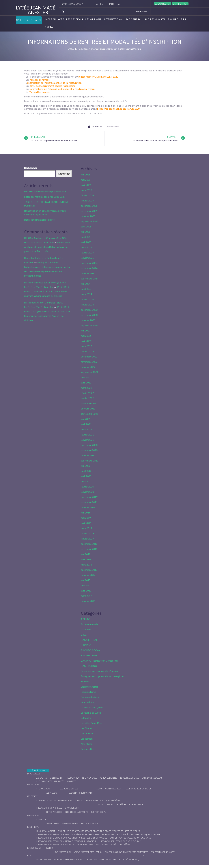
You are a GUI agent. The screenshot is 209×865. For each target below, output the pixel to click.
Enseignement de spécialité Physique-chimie (120, 841)
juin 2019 (85, 512)
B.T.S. (184, 19)
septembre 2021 (89, 413)
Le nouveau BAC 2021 (45, 831)
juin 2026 (85, 174)
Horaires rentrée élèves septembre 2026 (45, 191)
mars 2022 (86, 387)
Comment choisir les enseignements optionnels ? (59, 800)
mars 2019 (86, 528)
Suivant (172, 136)
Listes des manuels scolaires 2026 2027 (44, 196)
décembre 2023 (89, 309)
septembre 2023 (89, 325)
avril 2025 (86, 242)
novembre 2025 (89, 210)
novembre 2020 (89, 450)
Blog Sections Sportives (80, 793)
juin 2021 (85, 418)
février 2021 (87, 434)
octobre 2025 (88, 216)
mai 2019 (86, 517)
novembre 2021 (89, 403)
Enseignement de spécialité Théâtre (113, 844)
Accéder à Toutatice (29, 20)
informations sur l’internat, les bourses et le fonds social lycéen (62, 88)
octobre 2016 (88, 600)
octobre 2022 (88, 366)
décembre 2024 (89, 262)
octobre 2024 (88, 273)
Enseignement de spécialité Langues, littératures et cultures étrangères (71, 838)
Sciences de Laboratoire (76, 812)
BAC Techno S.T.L (155, 19)
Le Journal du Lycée (91, 712)
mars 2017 (86, 595)
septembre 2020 (89, 460)
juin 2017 (85, 580)
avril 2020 (86, 476)
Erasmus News (88, 691)
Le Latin (109, 804)
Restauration (87, 749)
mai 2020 (86, 470)
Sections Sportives (69, 788)
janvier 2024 (87, 304)
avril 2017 (86, 590)
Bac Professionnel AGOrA (163, 852)
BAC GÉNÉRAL (133, 19)
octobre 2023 (88, 320)
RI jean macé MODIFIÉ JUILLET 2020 (98, 76)
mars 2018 (86, 564)
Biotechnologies (54, 812)
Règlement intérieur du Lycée (50, 781)
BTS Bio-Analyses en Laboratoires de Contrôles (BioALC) (113, 859)
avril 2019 (86, 522)
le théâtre (86, 717)
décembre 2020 (89, 444)
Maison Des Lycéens (39, 91)
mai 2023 (86, 335)
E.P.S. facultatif (136, 804)
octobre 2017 (88, 574)
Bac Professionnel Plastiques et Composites (126, 852)
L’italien (99, 804)
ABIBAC (85, 619)
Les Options (93, 19)
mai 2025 (86, 236)
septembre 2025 (89, 221)
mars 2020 (86, 481)
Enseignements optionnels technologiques (103, 676)
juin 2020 (85, 465)
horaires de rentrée (40, 79)
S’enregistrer (180, 4)
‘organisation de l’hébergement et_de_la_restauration (54, 82)
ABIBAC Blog (51, 793)
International (113, 19)
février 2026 (87, 195)
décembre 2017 (89, 569)
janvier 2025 (87, 257)
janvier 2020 (87, 491)
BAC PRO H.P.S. (89, 655)
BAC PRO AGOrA (90, 650)
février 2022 (87, 392)
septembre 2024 (89, 278)
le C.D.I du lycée (89, 778)
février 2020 (87, 486)
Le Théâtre (121, 804)
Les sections (74, 19)
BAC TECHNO (89, 665)
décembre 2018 (89, 543)
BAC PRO (173, 19)
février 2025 (87, 252)
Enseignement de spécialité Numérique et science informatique (66, 841)
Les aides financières (91, 723)
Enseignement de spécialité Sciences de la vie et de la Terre (64, 844)
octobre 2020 (88, 455)
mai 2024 (86, 288)
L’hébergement (57, 778)
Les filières (86, 728)
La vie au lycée (54, 19)
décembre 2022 (89, 356)
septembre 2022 (89, 372)
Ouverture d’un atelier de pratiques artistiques (155, 140)
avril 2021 (86, 424)
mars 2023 (86, 346)
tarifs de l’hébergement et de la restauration (52, 85)
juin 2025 (85, 231)
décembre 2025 (89, 205)
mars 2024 (86, 294)
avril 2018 (86, 559)
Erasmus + (86, 681)
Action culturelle (89, 624)
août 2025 (86, 226)
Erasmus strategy (90, 697)
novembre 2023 (89, 314)
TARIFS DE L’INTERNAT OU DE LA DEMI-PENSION (109, 3)
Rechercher (30, 167)
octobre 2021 (88, 408)
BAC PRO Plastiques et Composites (99, 660)
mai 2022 (86, 377)
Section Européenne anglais (109, 788)
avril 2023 (86, 340)
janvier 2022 (87, 398)
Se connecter (162, 4)
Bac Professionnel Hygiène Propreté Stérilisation (78, 852)
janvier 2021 (87, 439)
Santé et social (98, 812)
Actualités (86, 629)
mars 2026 (86, 190)
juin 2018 (85, 554)
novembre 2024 (89, 268)
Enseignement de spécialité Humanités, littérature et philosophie (67, 834)
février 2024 (87, 299)
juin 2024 (85, 283)
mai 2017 (86, 585)
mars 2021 (86, 429)
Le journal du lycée (129, 778)
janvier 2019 (87, 538)
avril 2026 (86, 184)
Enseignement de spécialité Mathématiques (130, 838)
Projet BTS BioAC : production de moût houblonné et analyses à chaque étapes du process (46, 291)
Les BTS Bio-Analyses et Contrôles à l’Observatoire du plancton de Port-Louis (47, 247)
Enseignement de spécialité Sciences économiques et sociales (131, 834)
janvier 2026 (87, 200)
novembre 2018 (89, 548)
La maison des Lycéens (92, 707)
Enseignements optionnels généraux (99, 671)
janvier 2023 (87, 351)
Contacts (71, 781)
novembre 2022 (89, 361)
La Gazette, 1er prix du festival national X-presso (54, 140)
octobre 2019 (88, 507)
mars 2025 (86, 247)
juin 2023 (85, 330)
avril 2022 (86, 382)
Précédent (38, 136)
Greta (49, 27)
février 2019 (87, 533)
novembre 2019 (89, 502)
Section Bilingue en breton (138, 788)
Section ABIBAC (43, 788)
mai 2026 (86, 179)
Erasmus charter (70, 823)
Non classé (113, 126)
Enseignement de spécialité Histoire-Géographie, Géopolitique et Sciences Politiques (99, 831)
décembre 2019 (89, 496)
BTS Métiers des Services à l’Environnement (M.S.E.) (60, 859)
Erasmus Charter (89, 686)
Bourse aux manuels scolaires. (39, 219)
